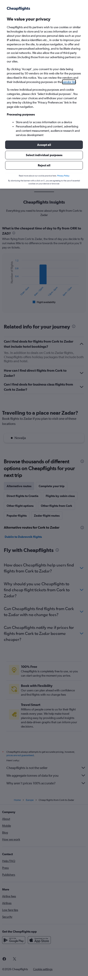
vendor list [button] (69, 82)
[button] (44, 144)
